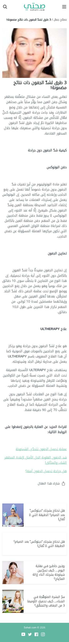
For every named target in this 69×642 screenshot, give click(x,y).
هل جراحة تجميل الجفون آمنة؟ (46, 471)
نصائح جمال (60, 19)
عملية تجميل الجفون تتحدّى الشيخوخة (41, 449)
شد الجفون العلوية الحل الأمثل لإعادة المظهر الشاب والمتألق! (35, 460)
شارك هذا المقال (49, 483)
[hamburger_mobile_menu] (63, 7)
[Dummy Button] (20, 6)
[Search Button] (3, 6)
